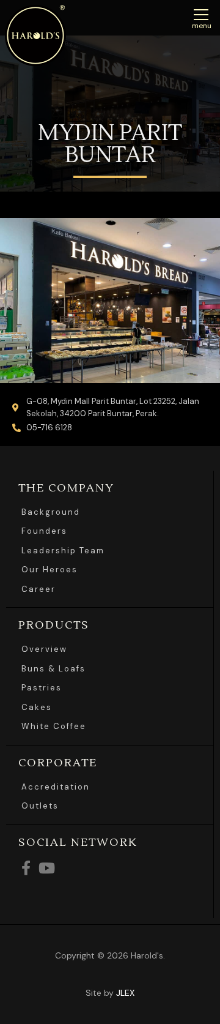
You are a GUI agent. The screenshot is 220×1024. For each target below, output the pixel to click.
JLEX (125, 992)
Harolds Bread (35, 35)
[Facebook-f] (25, 868)
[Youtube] (46, 868)
